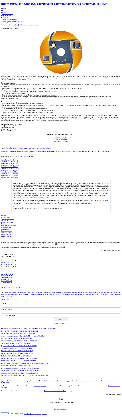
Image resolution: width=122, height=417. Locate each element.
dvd (10, 292)
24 (2, 267)
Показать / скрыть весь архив (10, 287)
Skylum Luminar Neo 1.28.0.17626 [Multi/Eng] (15, 343)
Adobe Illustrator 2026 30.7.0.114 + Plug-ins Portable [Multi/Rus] (21, 370)
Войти (61, 319)
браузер (58, 292)
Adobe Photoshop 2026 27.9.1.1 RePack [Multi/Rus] (17, 353)
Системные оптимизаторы (29, 25)
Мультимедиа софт (7, 227)
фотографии (101, 294)
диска (85, 292)
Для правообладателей (61, 409)
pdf (18, 292)
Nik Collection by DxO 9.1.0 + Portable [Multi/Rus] (17, 338)
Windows (40, 292)
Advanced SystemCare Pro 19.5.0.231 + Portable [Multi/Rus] (19, 373)
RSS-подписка (6, 15)
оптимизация (34, 294)
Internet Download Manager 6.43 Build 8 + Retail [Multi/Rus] (20, 368)
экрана (3, 296)
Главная (3, 9)
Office (14, 292)
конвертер (4, 294)
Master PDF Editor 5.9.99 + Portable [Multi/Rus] (16, 365)
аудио (53, 292)
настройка (18, 294)
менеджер (11, 294)
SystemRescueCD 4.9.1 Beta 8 (10, 160)
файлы (94, 294)
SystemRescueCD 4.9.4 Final (10, 168)
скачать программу (40, 386)
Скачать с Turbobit (61, 138)
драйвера (96, 292)
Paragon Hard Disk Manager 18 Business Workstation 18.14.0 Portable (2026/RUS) (26, 363)
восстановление (71, 292)
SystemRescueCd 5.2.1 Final (9, 175)
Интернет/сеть (6, 224)
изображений (108, 292)
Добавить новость (7, 14)
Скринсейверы (6, 234)
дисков (89, 292)
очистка (42, 294)
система (65, 294)
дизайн (80, 292)
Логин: (4, 303)
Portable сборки (6, 236)
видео (64, 292)
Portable (29, 292)
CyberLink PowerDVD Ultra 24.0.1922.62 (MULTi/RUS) (19, 346)
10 (2, 262)
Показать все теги (6, 299)
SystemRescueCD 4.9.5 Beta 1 (10, 162)
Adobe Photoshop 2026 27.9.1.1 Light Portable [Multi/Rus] (19, 358)
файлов (88, 294)
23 (15, 264)
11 (4, 262)
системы (71, 294)
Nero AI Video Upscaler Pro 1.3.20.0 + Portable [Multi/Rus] (19, 331)
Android (5, 292)
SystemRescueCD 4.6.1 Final (10, 165)
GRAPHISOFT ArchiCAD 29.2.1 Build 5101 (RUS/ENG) (19, 341)
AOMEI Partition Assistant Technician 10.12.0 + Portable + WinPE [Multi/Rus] (25, 375)
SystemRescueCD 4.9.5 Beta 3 (10, 163)
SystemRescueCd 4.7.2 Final (9, 167)
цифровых (117, 294)
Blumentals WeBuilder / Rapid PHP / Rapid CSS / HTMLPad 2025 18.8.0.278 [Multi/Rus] (28, 328)
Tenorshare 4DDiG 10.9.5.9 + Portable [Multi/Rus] (16, 348)
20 (9, 264)
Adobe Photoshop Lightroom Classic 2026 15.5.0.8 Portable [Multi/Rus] (23, 336)
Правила (4, 12)
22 (13, 264)
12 (6, 262)
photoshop (23, 292)
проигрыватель (50, 294)
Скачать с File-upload (61, 141)
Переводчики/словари (8, 225)
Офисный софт (6, 229)
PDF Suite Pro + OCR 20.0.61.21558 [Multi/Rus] (16, 356)
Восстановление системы (26, 148)
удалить (82, 294)
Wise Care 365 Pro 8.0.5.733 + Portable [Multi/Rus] (17, 351)
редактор (59, 294)
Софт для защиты (7, 232)
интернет (117, 292)
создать (77, 294)
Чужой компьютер (10, 315)
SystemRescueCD (11, 148)
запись (101, 292)
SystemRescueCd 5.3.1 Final (9, 173)
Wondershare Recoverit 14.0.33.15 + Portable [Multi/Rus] (18, 361)
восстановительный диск (43, 148)
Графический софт (7, 222)
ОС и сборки (5, 217)
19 (6, 264)
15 (13, 262)
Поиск (3, 10)
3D (2, 292)
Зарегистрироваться (61, 323)
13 (9, 262)
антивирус (47, 292)
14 (11, 262)
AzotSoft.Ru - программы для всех (35, 414)
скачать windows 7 (96, 381)
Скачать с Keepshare (61, 139)
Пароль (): (8, 309)
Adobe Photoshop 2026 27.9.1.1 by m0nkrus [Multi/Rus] (18, 333)
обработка (26, 294)
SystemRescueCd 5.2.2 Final (9, 172)
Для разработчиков (7, 219)
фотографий (109, 294)
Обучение (4, 220)
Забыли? (10, 309)
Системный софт (14, 25)
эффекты (9, 296)
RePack (34, 292)
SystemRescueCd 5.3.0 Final (9, 170)
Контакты (4, 17)
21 (11, 264)
